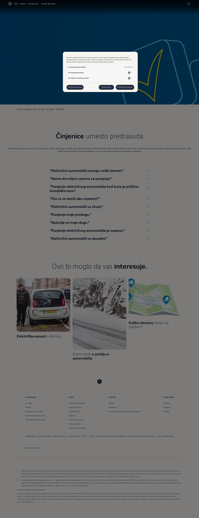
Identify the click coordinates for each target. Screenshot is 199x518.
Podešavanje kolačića (75, 87)
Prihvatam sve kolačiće (125, 87)
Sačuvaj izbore (106, 87)
